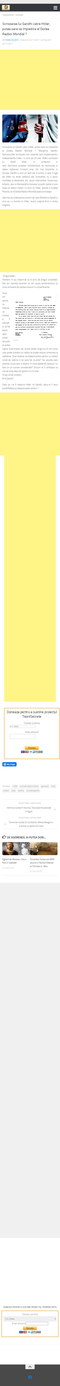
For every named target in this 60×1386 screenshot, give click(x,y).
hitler (53, 786)
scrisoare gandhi (33, 791)
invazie (6, 791)
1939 (15, 786)
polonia (21, 791)
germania (44, 786)
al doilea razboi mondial (29, 786)
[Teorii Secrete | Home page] (7, 7)
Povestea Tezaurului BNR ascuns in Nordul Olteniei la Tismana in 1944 (42, 863)
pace (13, 791)
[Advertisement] (30, 80)
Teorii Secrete (12, 40)
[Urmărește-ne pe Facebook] (30, 1377)
